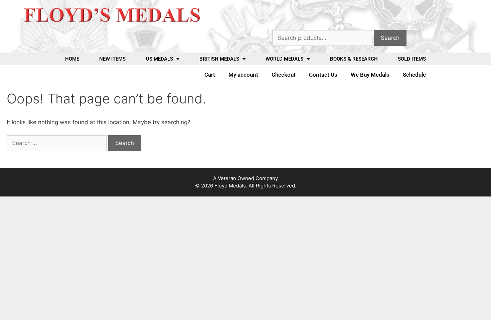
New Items (112, 59)
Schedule (414, 74)
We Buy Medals (370, 74)
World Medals (284, 59)
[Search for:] (57, 143)
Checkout (284, 74)
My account (243, 74)
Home (72, 59)
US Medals (159, 59)
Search (390, 37)
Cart (209, 74)
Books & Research (354, 59)
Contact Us (323, 74)
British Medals (219, 59)
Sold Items (412, 59)
